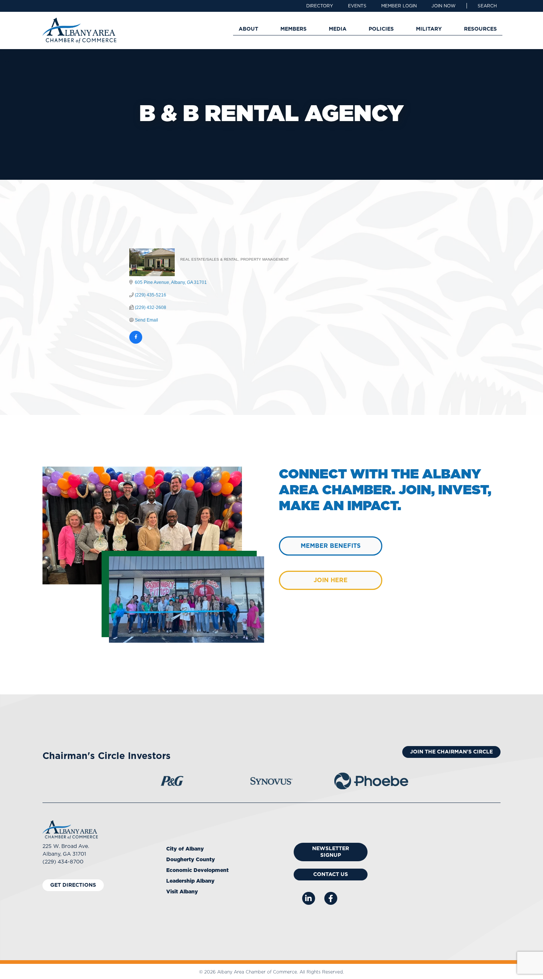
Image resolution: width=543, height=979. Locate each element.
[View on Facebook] (135, 342)
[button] (487, 6)
